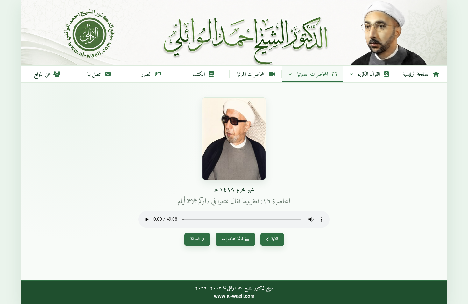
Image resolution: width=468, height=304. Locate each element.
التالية (274, 239)
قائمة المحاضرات (232, 239)
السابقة (195, 239)
